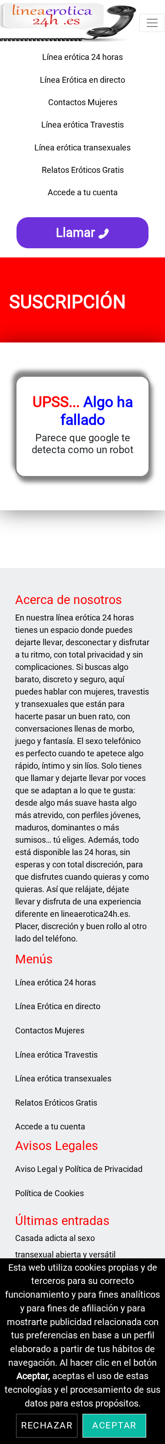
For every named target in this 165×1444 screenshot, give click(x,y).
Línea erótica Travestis (82, 124)
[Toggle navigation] (152, 23)
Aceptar (114, 1425)
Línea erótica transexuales (82, 147)
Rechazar (46, 1425)
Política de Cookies (49, 1193)
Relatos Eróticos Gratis (83, 170)
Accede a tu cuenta (83, 192)
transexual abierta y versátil (65, 1254)
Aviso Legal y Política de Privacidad (79, 1169)
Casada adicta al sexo (55, 1238)
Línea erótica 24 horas (82, 57)
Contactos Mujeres (82, 102)
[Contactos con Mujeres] (82, 207)
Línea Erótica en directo (82, 80)
